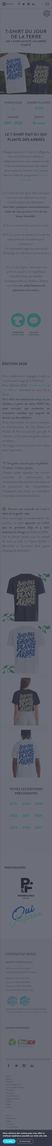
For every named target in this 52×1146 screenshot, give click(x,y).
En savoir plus (25, 1141)
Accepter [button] (9, 1141)
